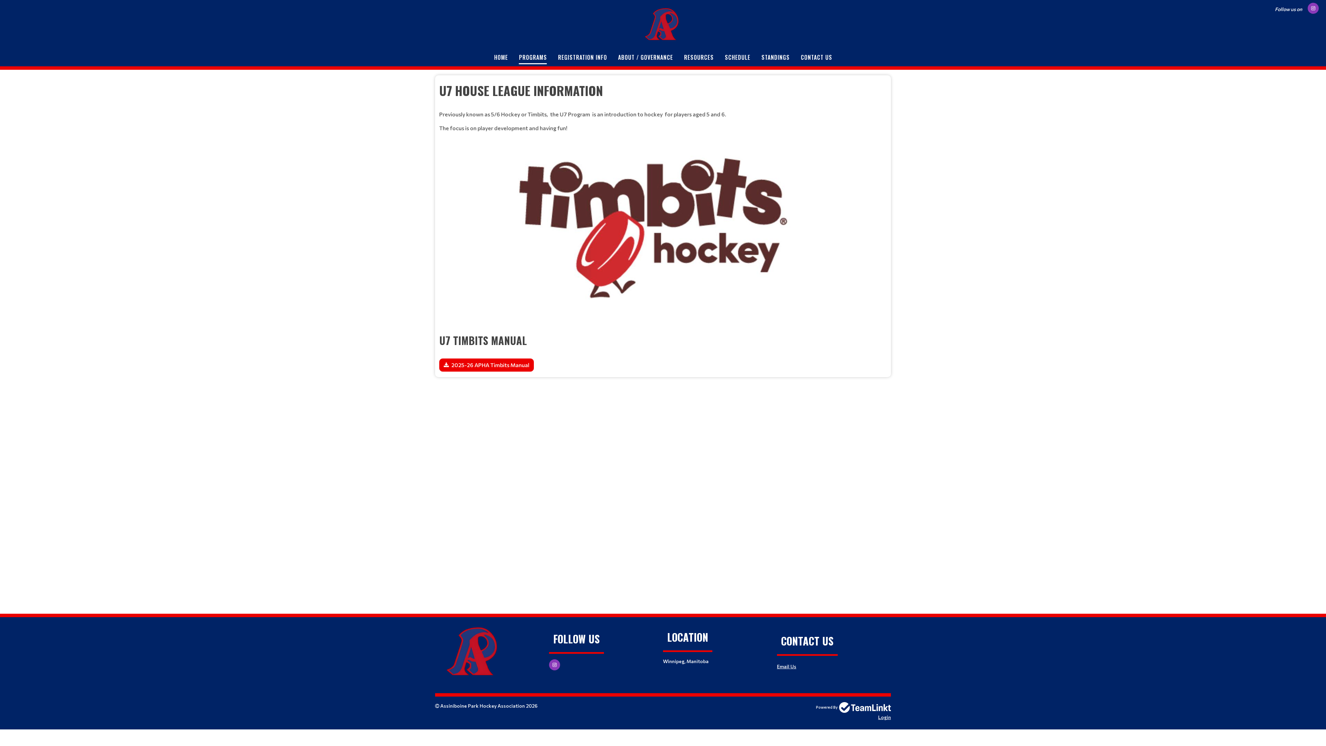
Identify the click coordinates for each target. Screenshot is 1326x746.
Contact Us (816, 57)
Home (501, 57)
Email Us (786, 666)
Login (884, 717)
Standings (775, 57)
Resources (699, 57)
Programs (533, 57)
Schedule (737, 57)
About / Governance (645, 57)
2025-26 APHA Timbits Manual (490, 365)
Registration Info (582, 57)
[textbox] (663, 90)
